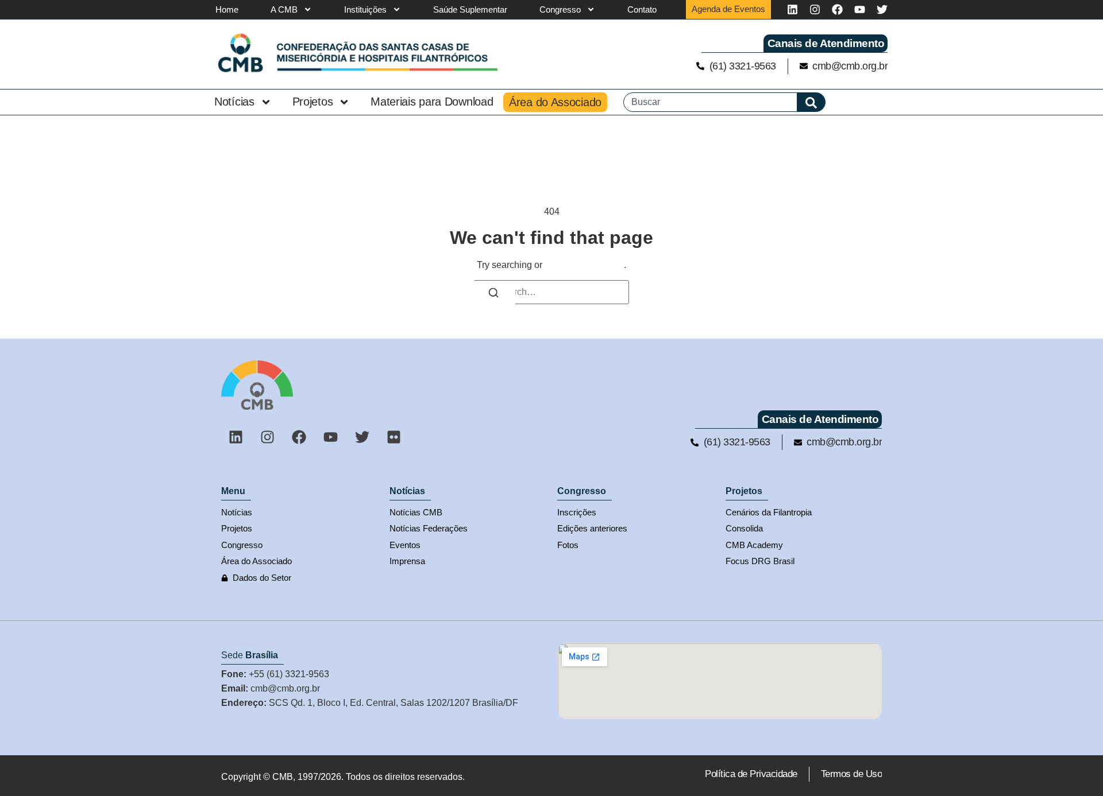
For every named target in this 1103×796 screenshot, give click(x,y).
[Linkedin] (792, 9)
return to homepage (584, 265)
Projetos (312, 101)
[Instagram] (814, 9)
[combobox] (710, 102)
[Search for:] (551, 292)
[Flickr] (393, 436)
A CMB (284, 9)
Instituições (365, 9)
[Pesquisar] (811, 102)
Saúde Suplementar (470, 9)
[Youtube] (859, 9)
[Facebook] (837, 9)
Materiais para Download (432, 101)
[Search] (493, 294)
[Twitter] (882, 9)
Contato (642, 9)
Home (226, 9)
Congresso (560, 9)
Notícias (234, 101)
